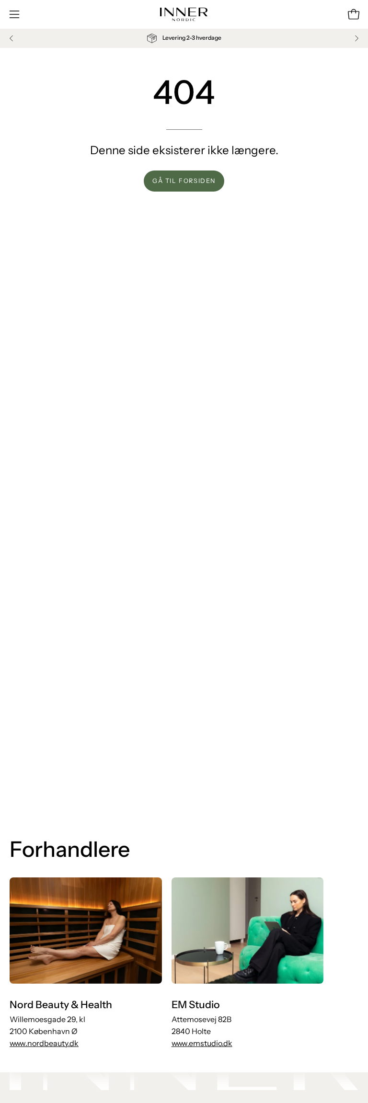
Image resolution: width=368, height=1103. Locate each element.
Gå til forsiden (184, 180)
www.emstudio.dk (202, 1043)
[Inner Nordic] (184, 14)
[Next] (356, 38)
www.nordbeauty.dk (44, 1043)
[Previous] (11, 38)
